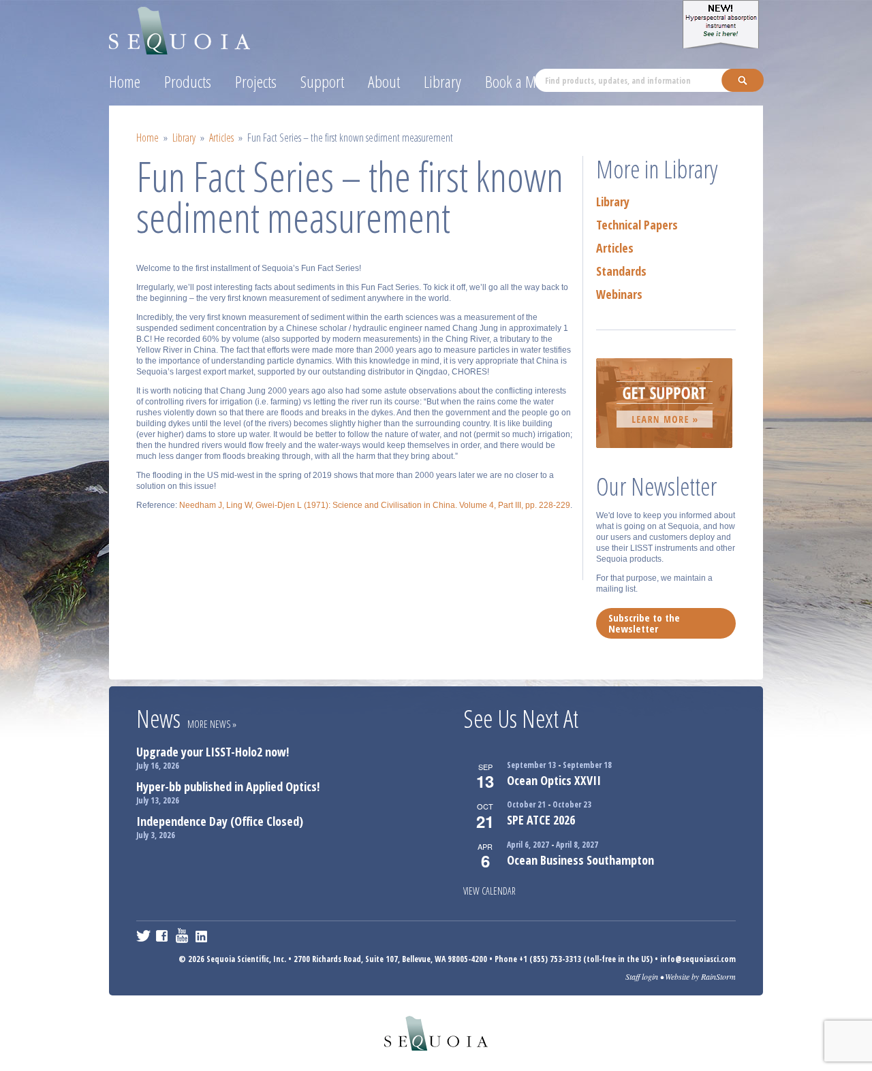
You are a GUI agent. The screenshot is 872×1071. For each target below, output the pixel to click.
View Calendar (489, 890)
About (384, 81)
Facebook (163, 935)
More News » (211, 724)
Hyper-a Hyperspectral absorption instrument (723, 24)
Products (187, 81)
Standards (621, 271)
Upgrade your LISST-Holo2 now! (212, 752)
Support (322, 81)
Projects (256, 81)
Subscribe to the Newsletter (644, 623)
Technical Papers (637, 225)
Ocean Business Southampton (580, 860)
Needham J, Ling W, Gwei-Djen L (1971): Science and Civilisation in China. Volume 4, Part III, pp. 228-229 (374, 505)
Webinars (619, 294)
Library (442, 81)
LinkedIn (203, 935)
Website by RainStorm (700, 976)
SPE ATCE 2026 (541, 820)
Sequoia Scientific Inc (180, 28)
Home (124, 81)
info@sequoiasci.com (698, 959)
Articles (221, 137)
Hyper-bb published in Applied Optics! (228, 786)
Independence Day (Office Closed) (219, 821)
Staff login (641, 976)
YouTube (183, 935)
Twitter (143, 935)
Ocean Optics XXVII (554, 780)
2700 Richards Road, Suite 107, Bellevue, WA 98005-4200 (390, 959)
